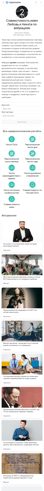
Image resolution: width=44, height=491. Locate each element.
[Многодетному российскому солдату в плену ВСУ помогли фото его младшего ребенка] (22, 270)
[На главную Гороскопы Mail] (14, 2)
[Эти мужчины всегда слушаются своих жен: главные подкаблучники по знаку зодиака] (22, 369)
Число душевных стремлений (32, 174)
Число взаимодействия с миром (12, 176)
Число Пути (11, 144)
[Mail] (7, 2)
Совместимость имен (12, 205)
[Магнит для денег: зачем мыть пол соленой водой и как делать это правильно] (22, 336)
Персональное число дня (32, 145)
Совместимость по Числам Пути (32, 191)
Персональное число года (32, 160)
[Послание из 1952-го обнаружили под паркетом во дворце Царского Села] (22, 468)
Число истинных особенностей (12, 191)
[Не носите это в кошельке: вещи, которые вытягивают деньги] (22, 236)
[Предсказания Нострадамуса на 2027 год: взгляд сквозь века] (22, 303)
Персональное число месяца (11, 160)
